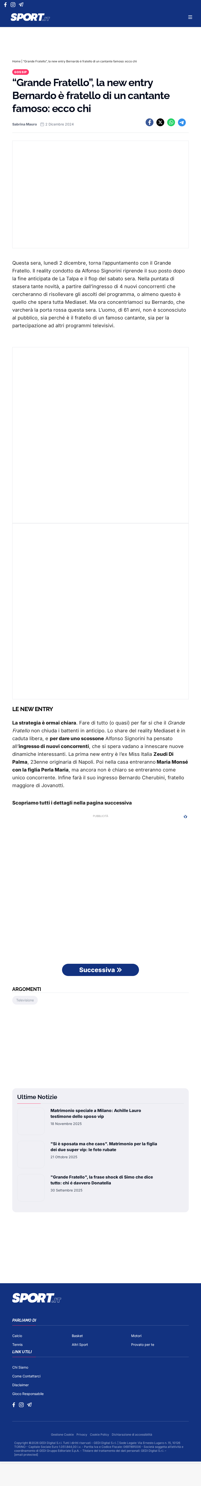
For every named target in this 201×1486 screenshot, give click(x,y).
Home (16, 61)
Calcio (17, 1336)
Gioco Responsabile (28, 1394)
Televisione (25, 1000)
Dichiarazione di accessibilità (132, 1434)
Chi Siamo (20, 1367)
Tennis (17, 1344)
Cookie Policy (100, 1434)
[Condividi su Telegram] (182, 122)
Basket (77, 1336)
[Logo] (30, 17)
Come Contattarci (26, 1376)
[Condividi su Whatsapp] (171, 122)
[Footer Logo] (100, 1298)
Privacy (82, 1434)
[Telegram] (22, 4)
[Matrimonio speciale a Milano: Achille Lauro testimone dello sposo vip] (31, 1121)
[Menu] (190, 17)
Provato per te (142, 1344)
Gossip (20, 72)
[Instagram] (14, 4)
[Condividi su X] (160, 122)
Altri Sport (80, 1344)
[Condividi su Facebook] (149, 122)
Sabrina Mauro (24, 124)
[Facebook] (6, 4)
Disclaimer (20, 1385)
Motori (136, 1336)
